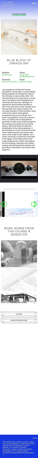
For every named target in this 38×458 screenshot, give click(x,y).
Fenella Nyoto (7, 75)
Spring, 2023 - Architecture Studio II (27, 76)
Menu (34, 3)
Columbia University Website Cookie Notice (18, 453)
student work (19, 14)
